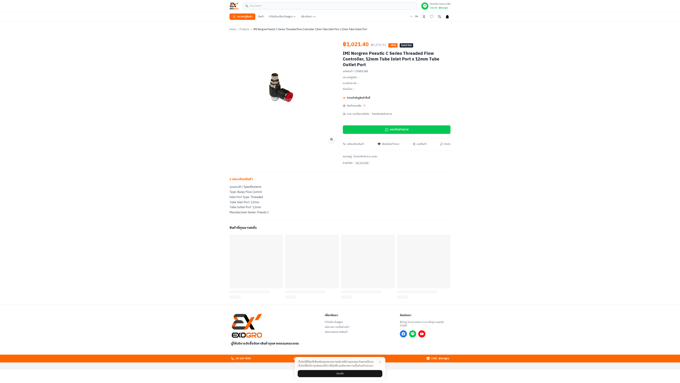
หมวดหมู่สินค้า (245, 17)
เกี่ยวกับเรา (306, 17)
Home (233, 29)
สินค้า (261, 17)
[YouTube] (421, 333)
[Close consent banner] (380, 362)
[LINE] (412, 333)
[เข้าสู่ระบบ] (424, 16)
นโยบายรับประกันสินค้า (336, 332)
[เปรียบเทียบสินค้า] (439, 16)
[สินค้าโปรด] (432, 16)
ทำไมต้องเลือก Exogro (280, 17)
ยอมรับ (340, 373)
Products (245, 29)
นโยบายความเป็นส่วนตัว (337, 327)
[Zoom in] (331, 139)
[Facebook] (403, 333)
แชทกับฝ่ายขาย (399, 129)
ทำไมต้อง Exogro (334, 322)
